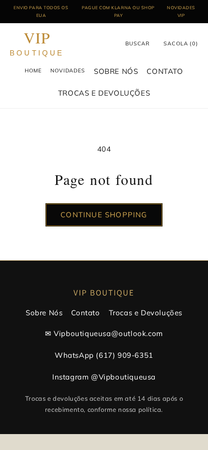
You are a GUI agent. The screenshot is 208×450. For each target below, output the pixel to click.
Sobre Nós (44, 312)
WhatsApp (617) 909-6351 (104, 355)
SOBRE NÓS (116, 71)
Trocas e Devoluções (145, 312)
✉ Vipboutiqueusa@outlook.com (104, 333)
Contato (85, 312)
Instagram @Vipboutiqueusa (104, 376)
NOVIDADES (67, 70)
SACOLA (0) (180, 43)
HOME (33, 70)
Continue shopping (103, 214)
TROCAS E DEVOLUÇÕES (104, 93)
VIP (37, 44)
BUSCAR (137, 43)
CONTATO (165, 71)
